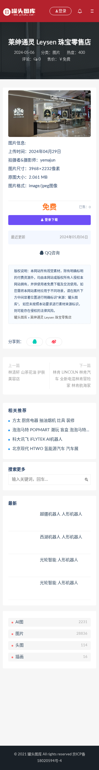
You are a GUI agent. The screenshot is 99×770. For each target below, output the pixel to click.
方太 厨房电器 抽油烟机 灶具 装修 (43, 421)
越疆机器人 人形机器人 (61, 514)
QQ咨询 (52, 253)
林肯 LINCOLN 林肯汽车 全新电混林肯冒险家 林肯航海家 (72, 379)
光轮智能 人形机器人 (59, 560)
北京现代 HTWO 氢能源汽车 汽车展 (45, 449)
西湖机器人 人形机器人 (61, 537)
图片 (56, 53)
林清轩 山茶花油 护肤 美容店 (26, 376)
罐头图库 (20, 317)
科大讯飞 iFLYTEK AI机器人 (37, 439)
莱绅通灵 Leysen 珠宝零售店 (51, 317)
